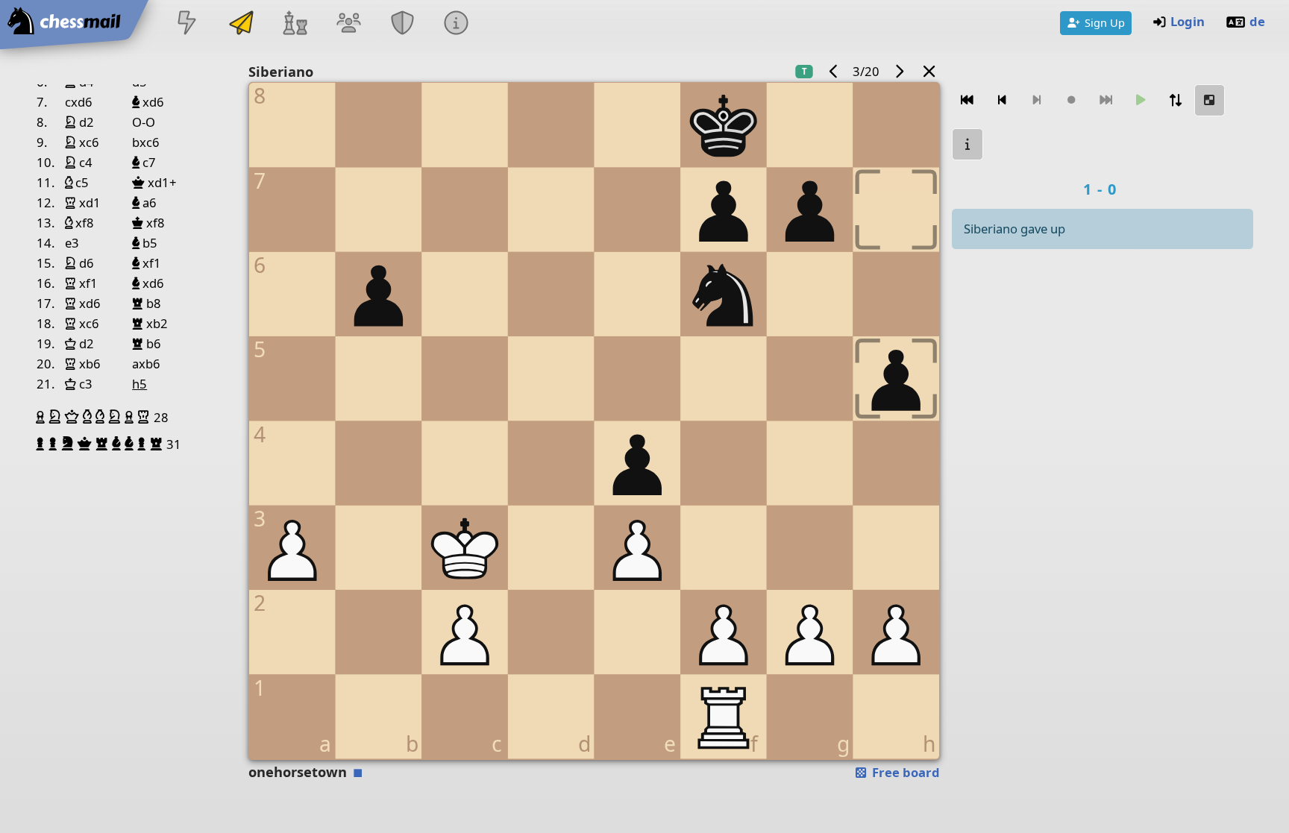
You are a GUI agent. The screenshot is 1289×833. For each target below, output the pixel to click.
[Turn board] (1175, 100)
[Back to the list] (929, 71)
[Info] (456, 24)
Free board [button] (904, 772)
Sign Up (1105, 22)
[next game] (898, 71)
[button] (42, 417)
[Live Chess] (187, 24)
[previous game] (833, 71)
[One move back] (1002, 100)
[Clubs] (403, 24)
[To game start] (967, 100)
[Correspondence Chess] (241, 24)
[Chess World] (295, 24)
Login (1187, 21)
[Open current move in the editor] (1210, 100)
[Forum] (348, 24)
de (1257, 21)
